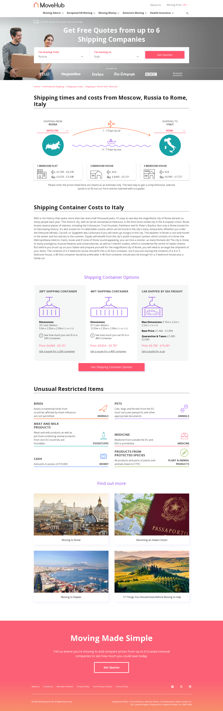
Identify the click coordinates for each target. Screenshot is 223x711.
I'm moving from (49, 52)
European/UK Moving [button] (79, 13)
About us (36, 686)
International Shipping (53, 86)
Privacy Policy (83, 686)
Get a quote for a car (153, 351)
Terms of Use (122, 686)
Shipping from (53, 123)
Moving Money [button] (108, 13)
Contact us (48, 686)
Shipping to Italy (75, 86)
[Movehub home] (49, 4)
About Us (155, 5)
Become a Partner (65, 686)
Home (37, 86)
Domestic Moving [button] (133, 13)
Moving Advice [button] (52, 13)
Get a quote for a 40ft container (108, 351)
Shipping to (170, 123)
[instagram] (190, 687)
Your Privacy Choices (102, 686)
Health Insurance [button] (160, 13)
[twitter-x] (181, 687)
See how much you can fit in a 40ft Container (110, 336)
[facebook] (172, 687)
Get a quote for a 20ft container (57, 351)
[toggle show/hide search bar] (185, 13)
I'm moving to (102, 52)
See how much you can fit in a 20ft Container (59, 336)
